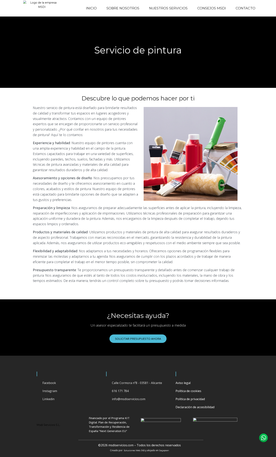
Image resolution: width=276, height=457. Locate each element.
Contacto (245, 8)
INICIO (91, 8)
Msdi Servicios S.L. (48, 425)
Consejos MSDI (211, 8)
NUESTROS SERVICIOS (168, 8)
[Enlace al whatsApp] (263, 438)
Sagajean (164, 450)
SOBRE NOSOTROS (122, 8)
